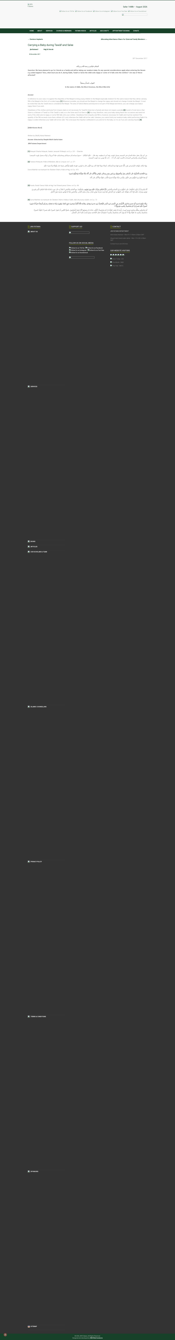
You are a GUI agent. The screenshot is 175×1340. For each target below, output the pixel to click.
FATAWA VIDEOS (80, 31)
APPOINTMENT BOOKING (121, 31)
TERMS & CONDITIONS (38, 1016)
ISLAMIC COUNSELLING (38, 707)
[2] (124, 110)
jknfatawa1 (34, 49)
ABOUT (39, 31)
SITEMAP (33, 1326)
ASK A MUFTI (104, 31)
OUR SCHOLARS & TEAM (38, 552)
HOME (32, 31)
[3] (88, 112)
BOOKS (32, 541)
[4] (141, 120)
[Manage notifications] (5, 1334)
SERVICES (49, 31)
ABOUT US (34, 231)
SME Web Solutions (96, 1338)
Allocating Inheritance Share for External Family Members (124, 39)
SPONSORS (34, 1171)
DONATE (136, 31)
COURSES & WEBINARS (63, 31)
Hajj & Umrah (48, 49)
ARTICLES (93, 31)
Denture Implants (35, 39)
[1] (61, 101)
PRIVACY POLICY (36, 861)
